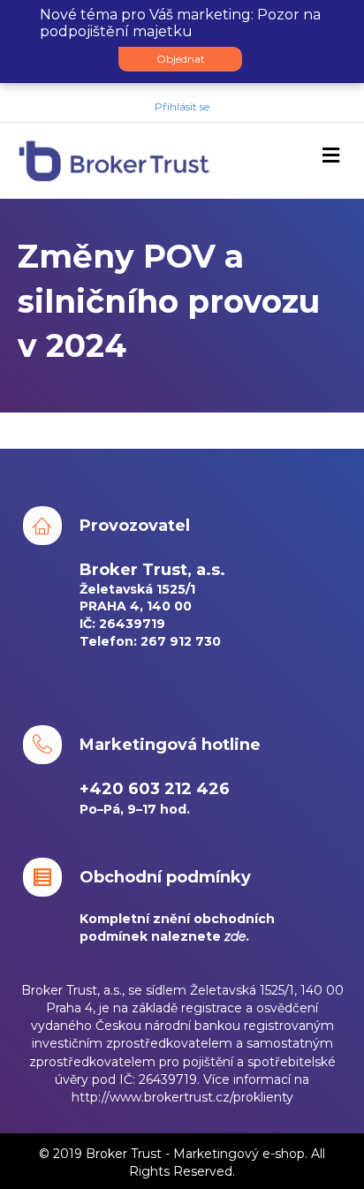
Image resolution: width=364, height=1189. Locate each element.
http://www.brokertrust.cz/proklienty (182, 1097)
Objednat (180, 58)
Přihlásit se (182, 106)
